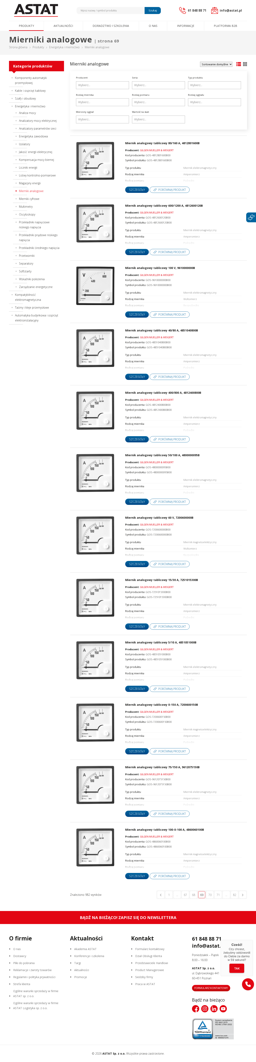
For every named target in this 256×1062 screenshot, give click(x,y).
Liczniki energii (28, 167)
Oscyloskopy (27, 214)
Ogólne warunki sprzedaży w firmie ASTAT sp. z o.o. (35, 993)
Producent (82, 77)
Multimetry (26, 206)
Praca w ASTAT (145, 984)
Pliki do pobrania (24, 963)
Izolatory (24, 144)
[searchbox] (103, 85)
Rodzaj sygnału (196, 94)
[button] (248, 984)
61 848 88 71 (206, 938)
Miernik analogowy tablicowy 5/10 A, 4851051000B (160, 642)
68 (193, 895)
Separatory (26, 263)
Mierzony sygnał (85, 111)
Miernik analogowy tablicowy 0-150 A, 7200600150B (161, 705)
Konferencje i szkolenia (89, 956)
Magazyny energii (30, 183)
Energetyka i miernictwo (64, 47)
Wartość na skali (140, 111)
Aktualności (63, 26)
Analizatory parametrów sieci (37, 128)
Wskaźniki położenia (32, 279)
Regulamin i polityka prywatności (34, 977)
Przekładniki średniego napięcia (39, 248)
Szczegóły (137, 190)
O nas (153, 26)
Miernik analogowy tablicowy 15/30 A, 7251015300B (161, 580)
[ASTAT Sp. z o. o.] (36, 10)
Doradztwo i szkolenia (111, 26)
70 (210, 895)
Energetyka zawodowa (33, 136)
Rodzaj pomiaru (140, 94)
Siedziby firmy (144, 977)
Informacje (185, 26)
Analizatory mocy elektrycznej (38, 121)
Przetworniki (27, 256)
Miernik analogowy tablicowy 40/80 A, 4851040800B (161, 330)
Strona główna (18, 47)
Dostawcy (19, 956)
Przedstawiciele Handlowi (151, 963)
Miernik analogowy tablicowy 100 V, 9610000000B (160, 268)
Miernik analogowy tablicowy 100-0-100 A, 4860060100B (164, 829)
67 (185, 895)
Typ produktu (195, 77)
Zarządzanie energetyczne (36, 287)
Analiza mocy (27, 113)
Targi (77, 963)
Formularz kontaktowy (149, 949)
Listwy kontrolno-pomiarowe (37, 175)
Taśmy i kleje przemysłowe (32, 307)
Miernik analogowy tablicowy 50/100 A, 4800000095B (162, 455)
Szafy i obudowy (25, 98)
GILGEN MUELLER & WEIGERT (157, 150)
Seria (135, 77)
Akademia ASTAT (85, 949)
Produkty (26, 26)
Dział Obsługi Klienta (148, 956)
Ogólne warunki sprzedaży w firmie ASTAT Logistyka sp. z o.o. (35, 1005)
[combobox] (102, 85)
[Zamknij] (253, 940)
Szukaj (153, 10)
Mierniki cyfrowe (29, 199)
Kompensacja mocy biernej (36, 160)
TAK (237, 968)
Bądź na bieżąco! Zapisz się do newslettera (128, 917)
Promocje (80, 977)
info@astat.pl (208, 945)
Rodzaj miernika (85, 94)
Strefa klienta (21, 984)
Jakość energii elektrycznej (35, 152)
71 (218, 895)
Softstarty (25, 271)
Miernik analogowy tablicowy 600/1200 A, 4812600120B (164, 205)
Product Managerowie (149, 970)
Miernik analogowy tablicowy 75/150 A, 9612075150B (162, 767)
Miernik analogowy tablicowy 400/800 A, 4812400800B (163, 393)
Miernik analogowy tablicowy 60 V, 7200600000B (159, 517)
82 (234, 895)
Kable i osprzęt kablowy (30, 91)
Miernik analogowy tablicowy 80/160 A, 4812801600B (162, 143)
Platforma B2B (225, 26)
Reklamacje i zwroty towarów (32, 970)
